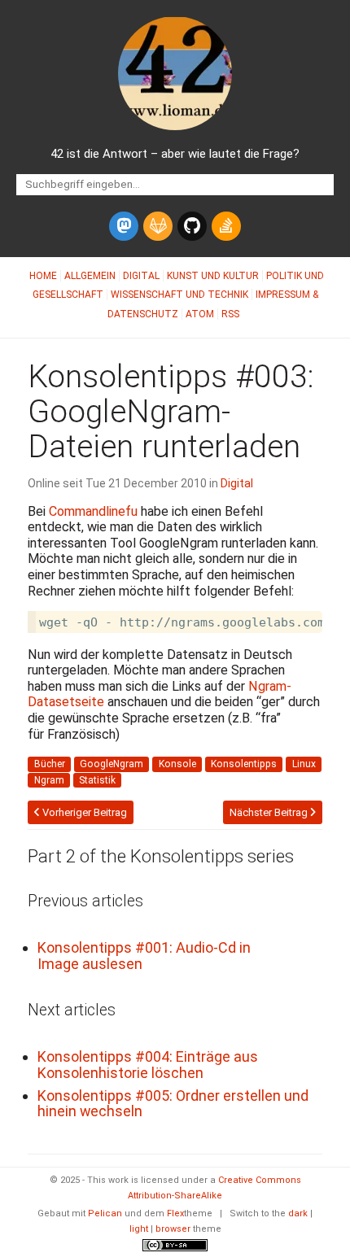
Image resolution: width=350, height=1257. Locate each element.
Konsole (177, 764)
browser (172, 1229)
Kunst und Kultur (213, 276)
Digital (141, 276)
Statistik (97, 780)
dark (298, 1213)
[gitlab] (158, 226)
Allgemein (90, 276)
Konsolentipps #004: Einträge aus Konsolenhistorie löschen (147, 1064)
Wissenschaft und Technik (179, 294)
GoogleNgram (111, 764)
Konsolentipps (244, 764)
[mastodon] (123, 226)
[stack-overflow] (226, 226)
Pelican (105, 1213)
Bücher (49, 764)
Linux (304, 764)
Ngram (49, 780)
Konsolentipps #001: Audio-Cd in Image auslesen (144, 955)
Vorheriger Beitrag (83, 812)
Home (43, 276)
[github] (192, 226)
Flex (175, 1213)
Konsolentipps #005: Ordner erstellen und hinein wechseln (172, 1103)
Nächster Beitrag (270, 812)
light (138, 1229)
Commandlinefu (93, 511)
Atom (200, 314)
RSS (230, 314)
